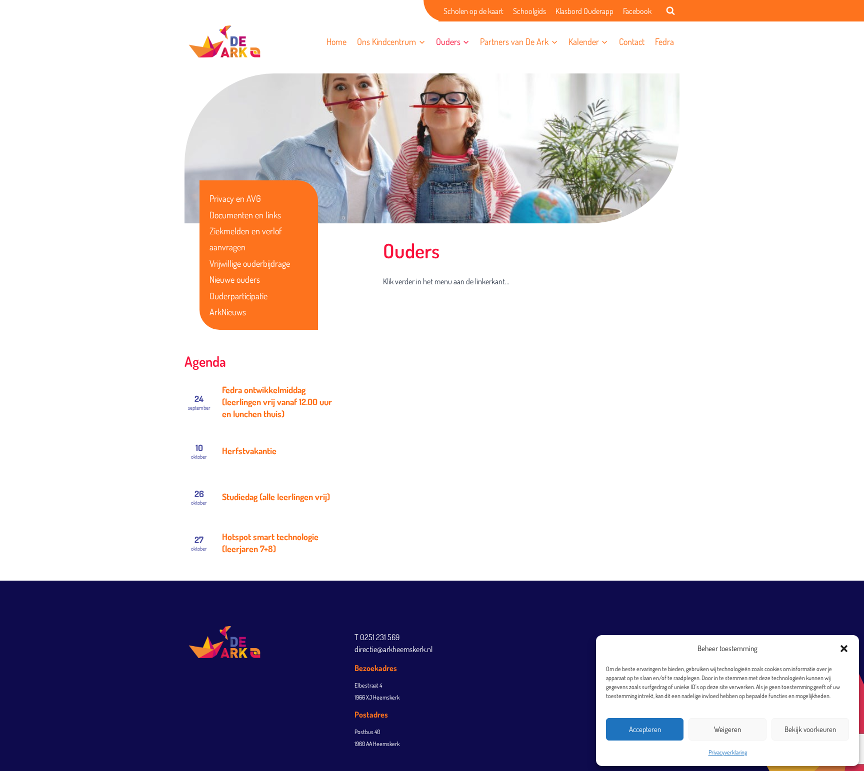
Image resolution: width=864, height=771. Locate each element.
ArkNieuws (228, 311)
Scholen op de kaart (474, 11)
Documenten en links (245, 214)
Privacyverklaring (727, 752)
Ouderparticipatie (239, 295)
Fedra (664, 41)
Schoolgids (529, 11)
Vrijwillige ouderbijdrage (250, 263)
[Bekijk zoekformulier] (671, 11)
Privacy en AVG (235, 198)
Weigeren (727, 729)
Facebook (637, 11)
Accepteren (645, 729)
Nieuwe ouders (235, 279)
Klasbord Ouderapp (585, 11)
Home (336, 41)
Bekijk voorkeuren (810, 729)
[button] (844, 649)
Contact (631, 41)
